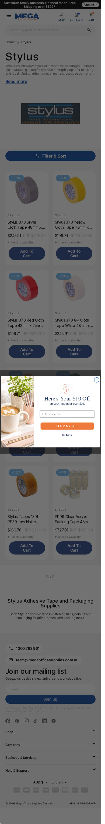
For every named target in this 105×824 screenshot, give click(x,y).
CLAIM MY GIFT (67, 426)
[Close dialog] (96, 380)
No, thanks (67, 435)
